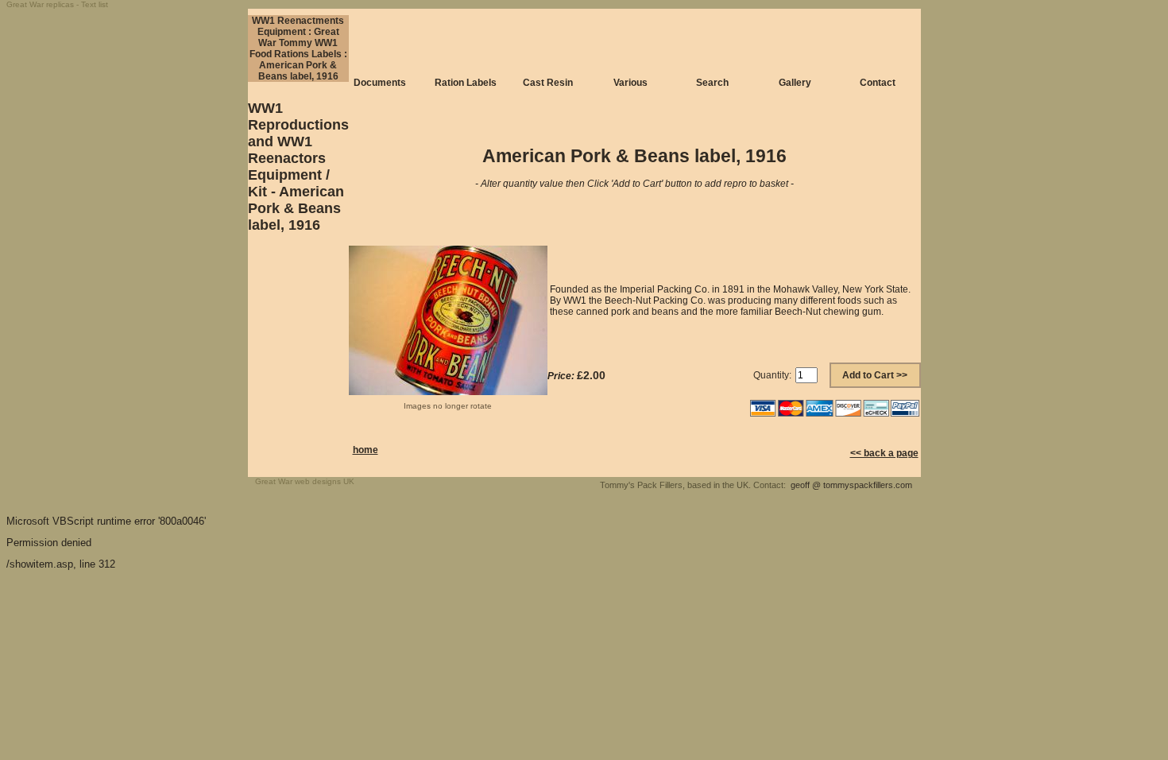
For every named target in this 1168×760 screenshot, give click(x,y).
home (365, 450)
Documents (380, 82)
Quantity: (772, 375)
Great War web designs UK (304, 481)
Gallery (795, 82)
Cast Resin (548, 82)
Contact (877, 82)
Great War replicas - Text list (57, 4)
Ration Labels (466, 82)
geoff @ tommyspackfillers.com (851, 485)
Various (630, 82)
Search (712, 82)
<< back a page (884, 453)
